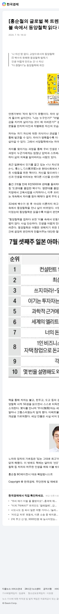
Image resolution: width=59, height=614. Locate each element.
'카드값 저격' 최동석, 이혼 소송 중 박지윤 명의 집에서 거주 (34, 514)
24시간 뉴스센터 (33, 588)
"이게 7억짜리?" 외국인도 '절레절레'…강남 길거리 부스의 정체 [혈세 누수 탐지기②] (34, 505)
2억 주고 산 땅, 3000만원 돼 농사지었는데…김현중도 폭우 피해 (34, 519)
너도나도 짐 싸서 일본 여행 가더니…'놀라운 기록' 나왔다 (34, 510)
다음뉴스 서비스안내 (12, 588)
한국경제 (13, 4)
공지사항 (47, 588)
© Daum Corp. (9, 603)
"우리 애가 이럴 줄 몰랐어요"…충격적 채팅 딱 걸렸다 (34, 500)
